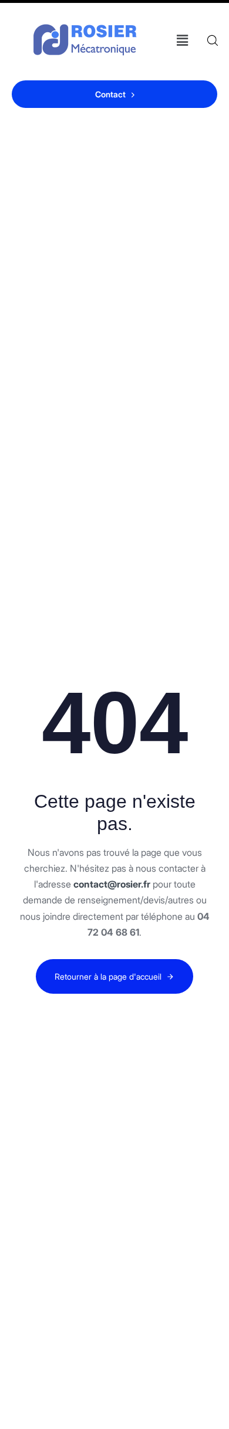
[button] (182, 40)
